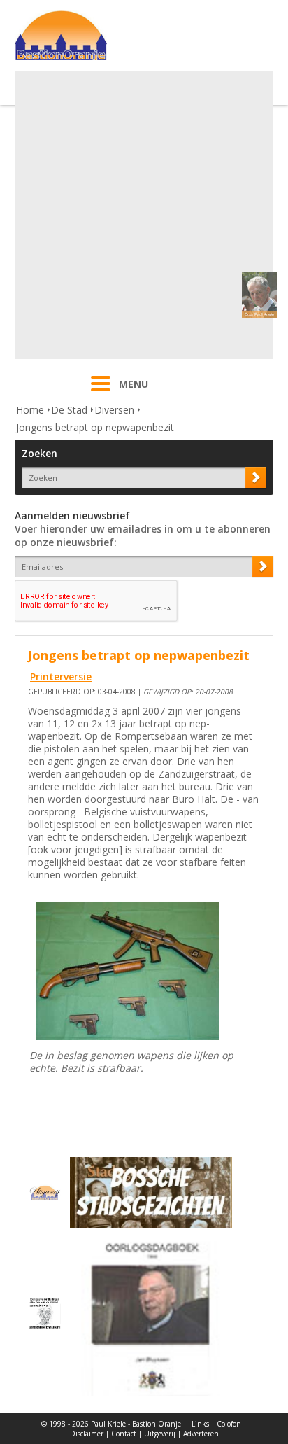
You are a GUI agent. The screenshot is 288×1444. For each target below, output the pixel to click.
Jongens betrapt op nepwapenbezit (95, 427)
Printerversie (61, 676)
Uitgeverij (159, 1433)
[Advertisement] (144, 215)
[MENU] (100, 392)
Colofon (229, 1424)
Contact (123, 1433)
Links (200, 1424)
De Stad (69, 409)
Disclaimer (86, 1433)
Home (30, 409)
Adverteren (201, 1433)
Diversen (114, 409)
